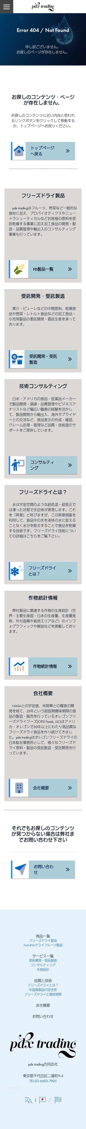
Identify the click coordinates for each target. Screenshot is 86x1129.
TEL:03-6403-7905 (43, 1081)
